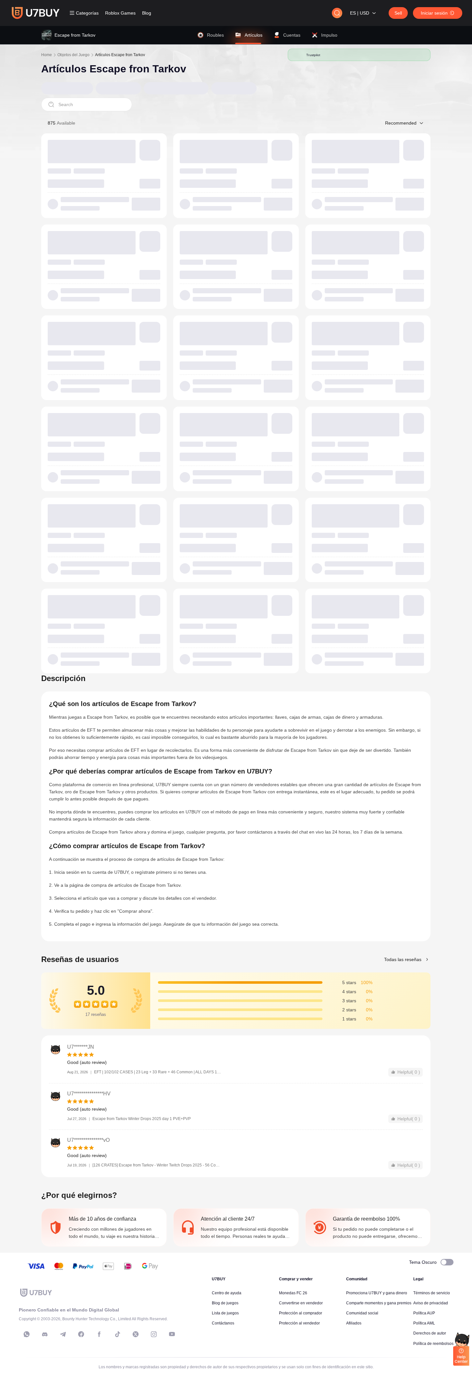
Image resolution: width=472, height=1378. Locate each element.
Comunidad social (362, 1313)
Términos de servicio (431, 1293)
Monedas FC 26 (293, 1293)
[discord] (45, 1334)
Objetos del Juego (73, 55)
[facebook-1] (81, 1334)
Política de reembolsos (433, 1343)
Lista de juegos (225, 1313)
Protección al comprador (300, 1313)
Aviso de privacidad (430, 1303)
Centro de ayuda (226, 1293)
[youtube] (172, 1334)
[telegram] (63, 1334)
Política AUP (424, 1313)
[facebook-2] (99, 1334)
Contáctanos (223, 1323)
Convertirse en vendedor (301, 1303)
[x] (135, 1334)
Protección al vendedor (299, 1323)
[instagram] (154, 1334)
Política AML (424, 1323)
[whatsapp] (26, 1334)
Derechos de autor (429, 1333)
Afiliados (353, 1323)
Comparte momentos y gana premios (378, 1303)
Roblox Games (120, 13)
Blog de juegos (225, 1303)
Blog (146, 13)
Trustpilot (314, 55)
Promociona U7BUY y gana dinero (376, 1293)
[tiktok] (117, 1334)
